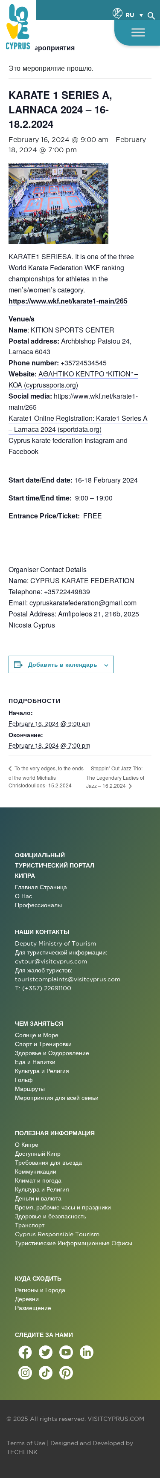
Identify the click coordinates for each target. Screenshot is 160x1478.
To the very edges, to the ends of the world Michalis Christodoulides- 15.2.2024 (46, 776)
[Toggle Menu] (138, 32)
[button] (151, 14)
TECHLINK (22, 1452)
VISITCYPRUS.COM (115, 1418)
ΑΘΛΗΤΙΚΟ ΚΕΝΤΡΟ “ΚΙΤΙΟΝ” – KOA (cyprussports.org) (73, 379)
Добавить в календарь (62, 664)
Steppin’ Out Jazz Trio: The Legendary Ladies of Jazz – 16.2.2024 (115, 777)
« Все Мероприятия (42, 47)
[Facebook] (25, 1352)
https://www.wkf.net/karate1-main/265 (68, 301)
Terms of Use (25, 1443)
